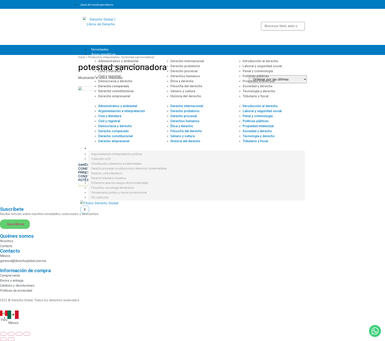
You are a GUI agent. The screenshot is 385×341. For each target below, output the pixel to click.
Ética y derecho (182, 81)
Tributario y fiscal (255, 96)
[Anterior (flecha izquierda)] (3, 339)
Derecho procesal (184, 71)
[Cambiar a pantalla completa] (19, 334)
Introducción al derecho (260, 61)
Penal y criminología (258, 71)
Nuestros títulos (103, 148)
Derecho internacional (187, 61)
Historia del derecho (185, 96)
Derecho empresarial (114, 96)
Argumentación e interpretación (122, 66)
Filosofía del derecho (186, 86)
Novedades (99, 49)
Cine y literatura (110, 71)
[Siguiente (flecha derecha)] (11, 339)
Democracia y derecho (115, 81)
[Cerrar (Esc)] (3, 334)
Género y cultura (182, 91)
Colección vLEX (101, 158)
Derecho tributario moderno (108, 178)
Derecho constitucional (116, 91)
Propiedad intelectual (259, 81)
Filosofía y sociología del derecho (112, 187)
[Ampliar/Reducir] (26, 334)
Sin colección (99, 197)
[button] (124, 101)
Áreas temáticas (103, 54)
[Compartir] (11, 334)
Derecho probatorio (185, 66)
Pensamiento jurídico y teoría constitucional (119, 192)
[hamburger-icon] (301, 49)
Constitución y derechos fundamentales (116, 163)
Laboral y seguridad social (262, 66)
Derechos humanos (185, 76)
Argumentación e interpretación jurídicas (116, 154)
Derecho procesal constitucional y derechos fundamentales (129, 168)
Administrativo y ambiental (118, 61)
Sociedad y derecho (258, 86)
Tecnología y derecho (259, 91)
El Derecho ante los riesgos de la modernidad (119, 183)
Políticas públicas (256, 76)
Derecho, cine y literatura (106, 173)
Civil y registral (109, 76)
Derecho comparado (113, 86)
